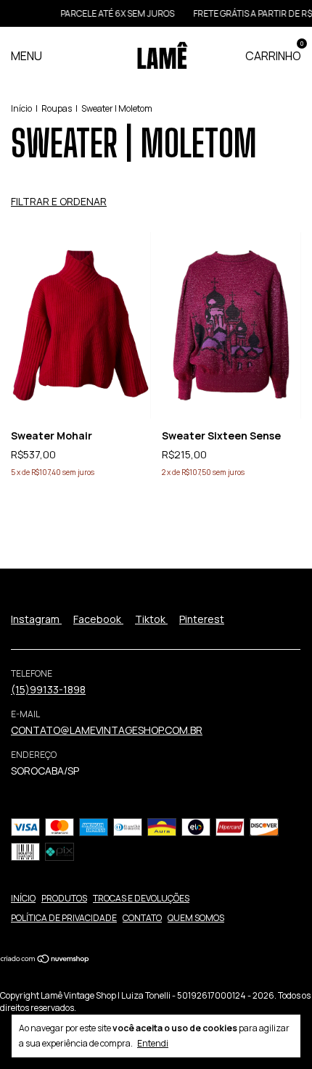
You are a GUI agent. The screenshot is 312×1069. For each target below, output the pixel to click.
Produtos (64, 898)
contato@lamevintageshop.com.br (106, 730)
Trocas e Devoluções (141, 898)
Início (21, 108)
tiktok (151, 619)
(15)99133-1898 (48, 689)
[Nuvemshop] (45, 960)
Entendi (152, 1043)
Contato (142, 918)
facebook (98, 619)
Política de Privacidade (64, 918)
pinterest (201, 619)
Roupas (56, 108)
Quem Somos (196, 918)
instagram (36, 619)
